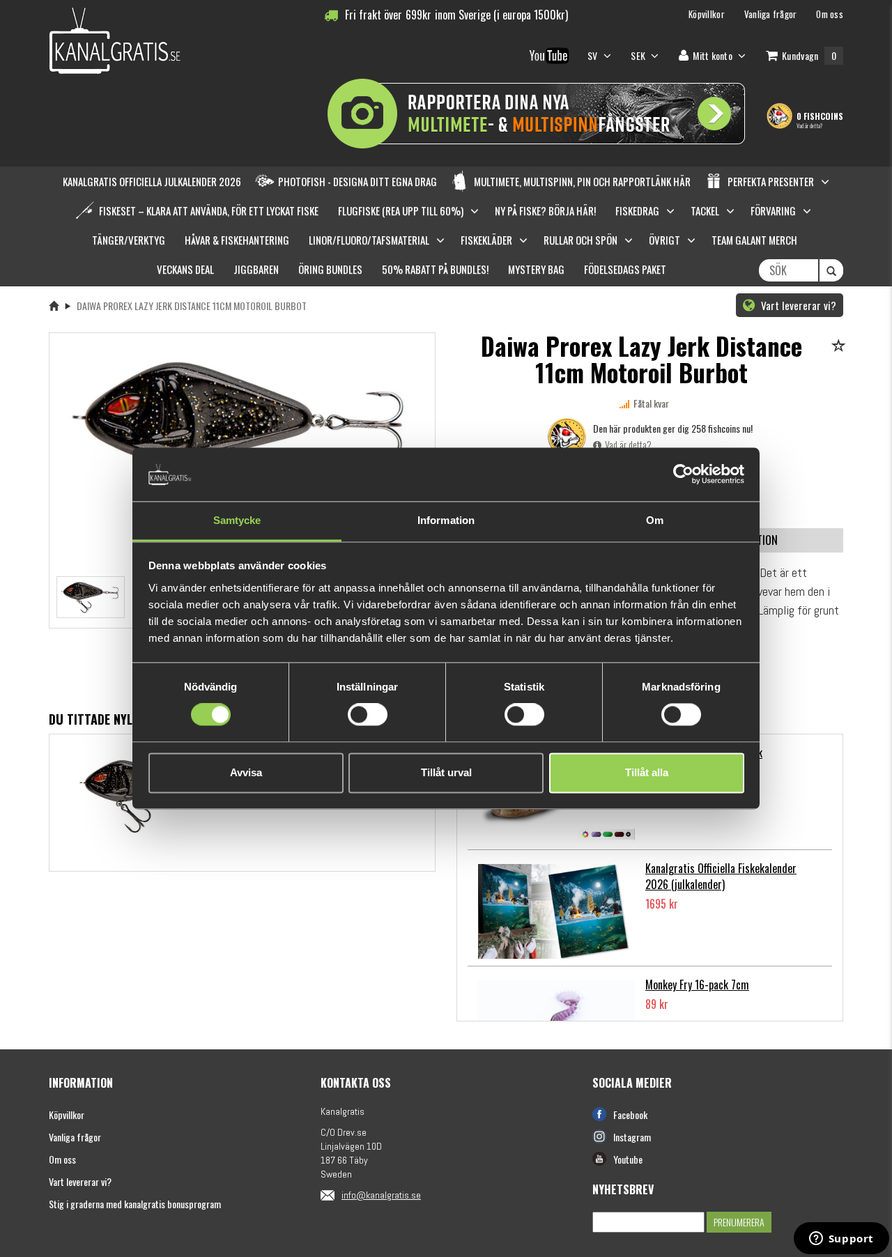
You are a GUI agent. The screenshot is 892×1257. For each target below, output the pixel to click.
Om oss (62, 1159)
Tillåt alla (646, 772)
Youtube (628, 1159)
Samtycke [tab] (237, 520)
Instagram (632, 1136)
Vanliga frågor (75, 1136)
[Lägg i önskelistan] (840, 346)
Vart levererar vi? (797, 305)
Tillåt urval (446, 772)
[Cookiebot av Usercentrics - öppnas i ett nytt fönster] (683, 474)
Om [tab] (654, 520)
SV (593, 55)
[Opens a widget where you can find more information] (841, 1239)
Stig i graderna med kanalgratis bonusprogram (135, 1203)
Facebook (630, 1114)
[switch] (367, 715)
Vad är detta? (809, 125)
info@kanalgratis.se (381, 1195)
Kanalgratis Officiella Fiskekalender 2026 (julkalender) (721, 876)
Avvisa (246, 772)
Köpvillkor (66, 1114)
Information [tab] (446, 520)
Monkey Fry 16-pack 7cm (697, 984)
